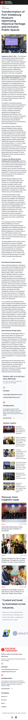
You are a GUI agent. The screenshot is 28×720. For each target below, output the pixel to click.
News (3, 7)
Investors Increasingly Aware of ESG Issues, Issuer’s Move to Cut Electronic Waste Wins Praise (13, 591)
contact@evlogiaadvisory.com (12, 394)
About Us (4, 696)
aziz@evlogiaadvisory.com (11, 397)
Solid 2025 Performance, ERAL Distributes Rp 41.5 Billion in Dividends (12, 529)
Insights (3, 706)
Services (4, 700)
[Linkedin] (16, 717)
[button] (26, 2)
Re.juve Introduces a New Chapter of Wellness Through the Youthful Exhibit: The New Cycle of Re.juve (14, 560)
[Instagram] (12, 717)
